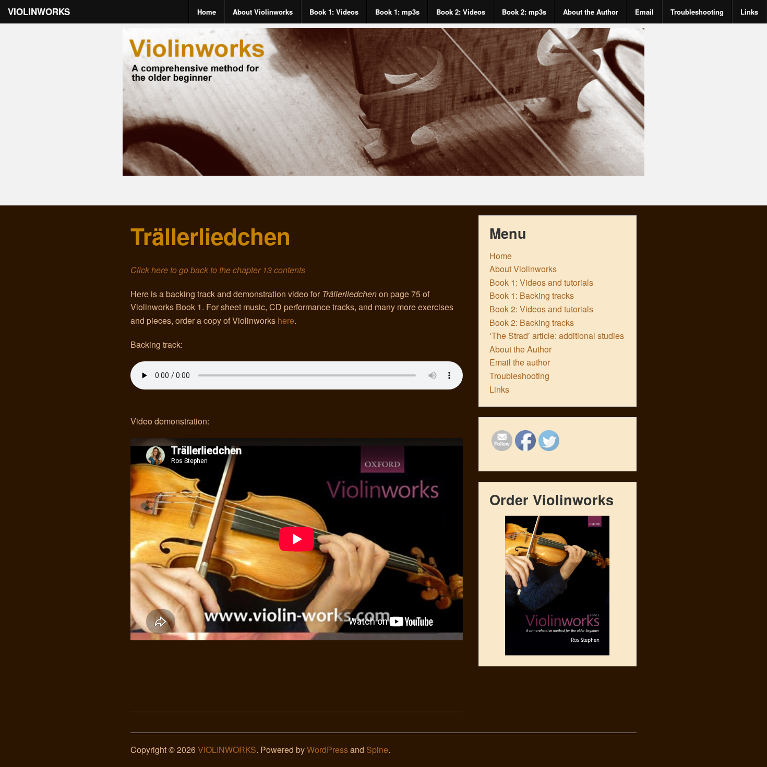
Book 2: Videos (460, 12)
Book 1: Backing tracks (531, 295)
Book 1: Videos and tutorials (541, 282)
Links (749, 12)
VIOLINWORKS (39, 11)
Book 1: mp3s (397, 12)
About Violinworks (263, 12)
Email (644, 12)
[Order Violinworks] (557, 585)
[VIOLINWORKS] (383, 166)
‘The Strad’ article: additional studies (556, 336)
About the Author (590, 12)
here (286, 320)
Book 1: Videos (333, 12)
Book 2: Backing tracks (531, 322)
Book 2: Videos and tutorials (541, 309)
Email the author (519, 362)
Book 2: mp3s (524, 12)
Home (206, 12)
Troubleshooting (697, 12)
